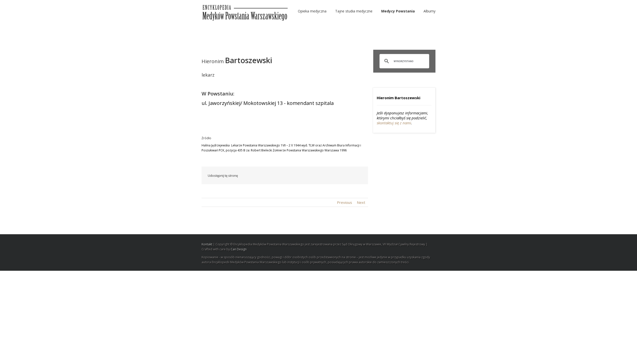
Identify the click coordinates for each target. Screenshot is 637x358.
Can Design (239, 249)
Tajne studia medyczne (353, 11)
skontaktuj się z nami (394, 122)
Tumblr (323, 176)
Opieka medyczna (312, 11)
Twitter (289, 176)
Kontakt (207, 244)
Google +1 (334, 176)
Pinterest (347, 176)
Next (361, 202)
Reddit (311, 175)
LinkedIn (300, 175)
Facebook (280, 176)
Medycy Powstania (398, 11)
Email (358, 175)
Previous (344, 202)
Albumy (429, 11)
